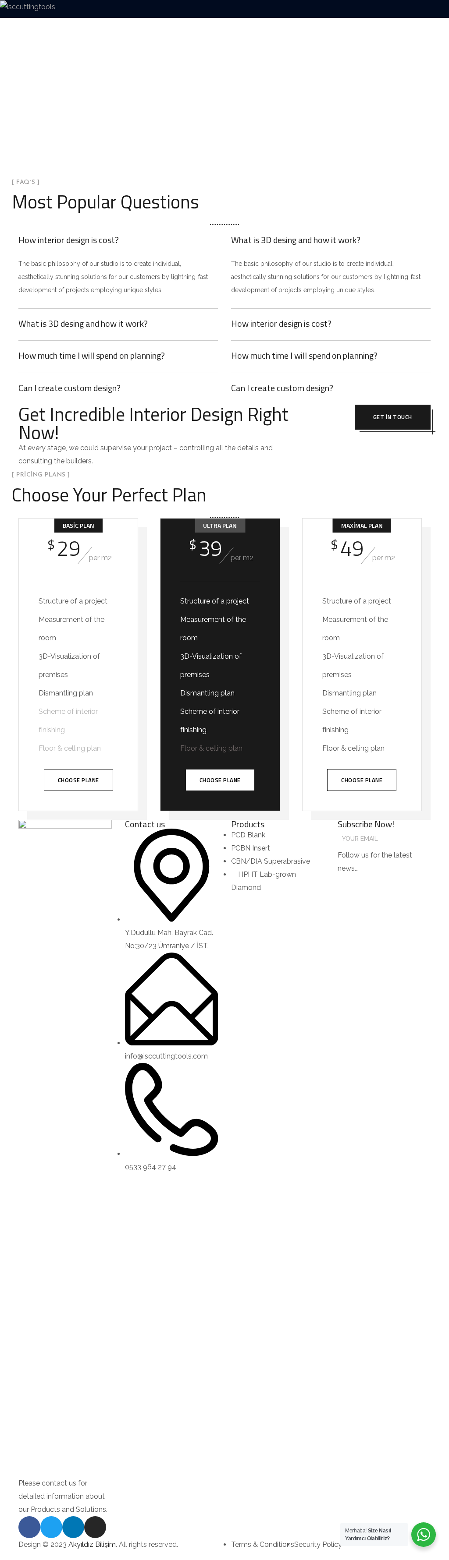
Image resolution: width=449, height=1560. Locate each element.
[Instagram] (95, 1527)
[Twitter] (51, 1527)
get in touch (392, 417)
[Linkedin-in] (73, 1527)
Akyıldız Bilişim (92, 1544)
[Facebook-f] (29, 1527)
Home (210, 119)
